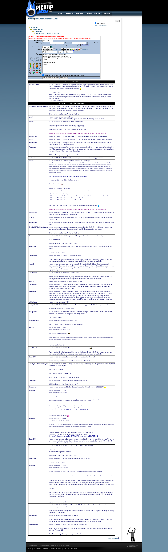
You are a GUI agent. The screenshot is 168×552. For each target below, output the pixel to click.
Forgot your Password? (101, 25)
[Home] (60, 13)
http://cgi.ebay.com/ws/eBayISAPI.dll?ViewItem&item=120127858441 (69, 409)
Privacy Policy (33, 545)
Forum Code (34, 60)
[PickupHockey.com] (38, 8)
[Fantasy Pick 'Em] (93, 13)
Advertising (65, 545)
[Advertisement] (100, 7)
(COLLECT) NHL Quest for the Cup (47, 33)
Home (29, 548)
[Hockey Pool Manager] (74, 13)
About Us (74, 548)
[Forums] (107, 13)
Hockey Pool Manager (41, 548)
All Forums (34, 27)
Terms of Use (44, 545)
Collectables (38, 31)
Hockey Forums (37, 29)
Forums (66, 548)
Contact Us (54, 545)
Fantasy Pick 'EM (56, 548)
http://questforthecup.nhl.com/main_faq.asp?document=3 (68, 176)
